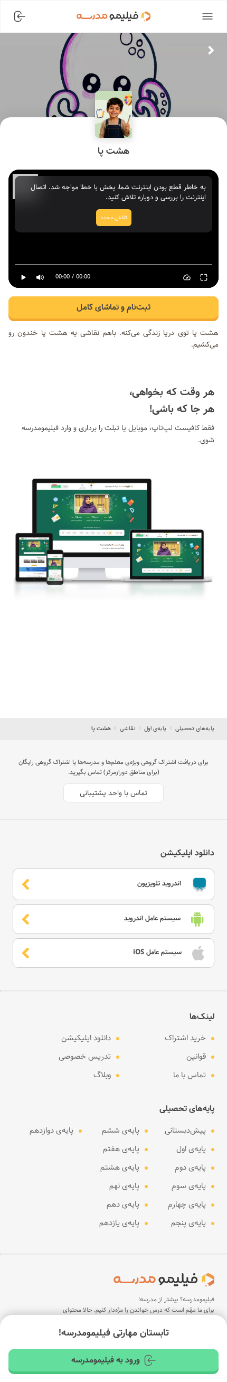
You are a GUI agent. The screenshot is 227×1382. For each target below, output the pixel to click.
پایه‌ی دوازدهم (51, 1130)
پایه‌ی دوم (190, 1167)
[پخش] (23, 277)
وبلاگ (102, 1075)
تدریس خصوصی (85, 1056)
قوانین (196, 1056)
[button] (207, 16)
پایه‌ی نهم (124, 1186)
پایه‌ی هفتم (121, 1149)
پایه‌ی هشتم (119, 1167)
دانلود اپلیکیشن (86, 1038)
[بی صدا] (40, 277)
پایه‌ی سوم (189, 1186)
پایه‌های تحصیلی (194, 728)
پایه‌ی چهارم (187, 1204)
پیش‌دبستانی (185, 1130)
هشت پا (101, 728)
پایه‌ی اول (155, 728)
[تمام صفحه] (203, 277)
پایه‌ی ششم (120, 1130)
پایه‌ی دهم (123, 1204)
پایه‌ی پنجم (188, 1223)
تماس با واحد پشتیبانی (113, 793)
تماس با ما (189, 1075)
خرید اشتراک (185, 1038)
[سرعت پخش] (186, 277)
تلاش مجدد (113, 217)
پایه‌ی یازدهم (119, 1223)
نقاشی (127, 728)
